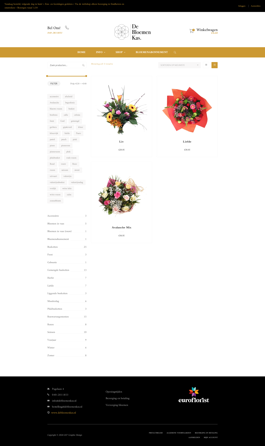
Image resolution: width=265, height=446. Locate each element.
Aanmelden (255, 6)
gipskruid (67, 127)
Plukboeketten (54, 309)
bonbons (53, 115)
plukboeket (55, 158)
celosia (77, 115)
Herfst (50, 278)
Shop (119, 52)
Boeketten (52, 247)
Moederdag (53, 301)
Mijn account (211, 437)
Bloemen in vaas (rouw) (59, 231)
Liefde (50, 286)
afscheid (68, 97)
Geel (62, 121)
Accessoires (53, 216)
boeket (72, 109)
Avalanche (54, 103)
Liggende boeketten (57, 293)
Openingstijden (114, 391)
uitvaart (53, 176)
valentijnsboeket (57, 182)
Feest (50, 254)
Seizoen (51, 332)
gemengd (75, 121)
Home (81, 52)
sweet (77, 170)
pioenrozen (55, 152)
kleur (80, 127)
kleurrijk (54, 133)
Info (99, 52)
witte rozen (55, 195)
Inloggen (241, 6)
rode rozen (71, 158)
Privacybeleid (156, 433)
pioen (52, 146)
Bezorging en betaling (117, 398)
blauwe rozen (56, 109)
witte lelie (66, 189)
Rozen (50, 324)
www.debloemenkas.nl (63, 412)
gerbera (53, 127)
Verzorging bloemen (117, 405)
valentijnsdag (77, 182)
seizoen (64, 170)
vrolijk (53, 189)
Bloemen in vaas (55, 223)
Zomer (50, 355)
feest (52, 121)
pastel (52, 139)
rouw (63, 164)
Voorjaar (51, 340)
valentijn (67, 176)
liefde (67, 133)
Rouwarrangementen (58, 316)
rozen (52, 170)
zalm (69, 195)
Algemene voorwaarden (179, 433)
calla (66, 115)
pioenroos (65, 146)
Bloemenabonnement (152, 52)
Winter (50, 347)
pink (75, 139)
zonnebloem (55, 201)
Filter (53, 83)
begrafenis (70, 103)
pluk (68, 152)
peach (63, 139)
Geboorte (52, 262)
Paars (78, 133)
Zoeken (83, 65)
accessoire (54, 97)
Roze (74, 164)
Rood (52, 164)
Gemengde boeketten (58, 270)
